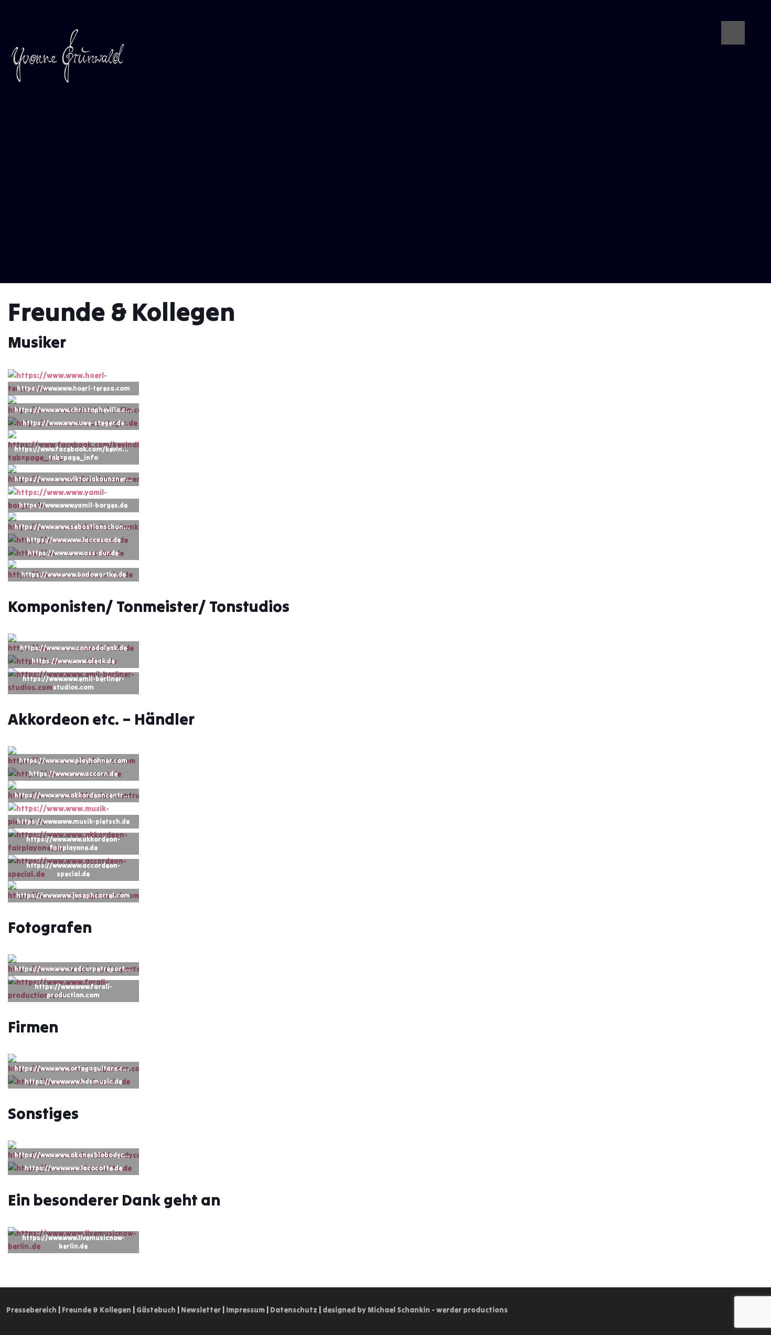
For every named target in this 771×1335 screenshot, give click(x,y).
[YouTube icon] (728, 15)
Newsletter (201, 1310)
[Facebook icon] (750, 15)
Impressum (245, 1310)
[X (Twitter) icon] (717, 15)
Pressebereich (31, 1310)
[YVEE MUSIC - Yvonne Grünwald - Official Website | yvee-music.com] (67, 55)
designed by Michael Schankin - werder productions (415, 1310)
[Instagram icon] (739, 15)
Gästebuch (156, 1310)
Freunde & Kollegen (96, 1310)
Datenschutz (293, 1310)
